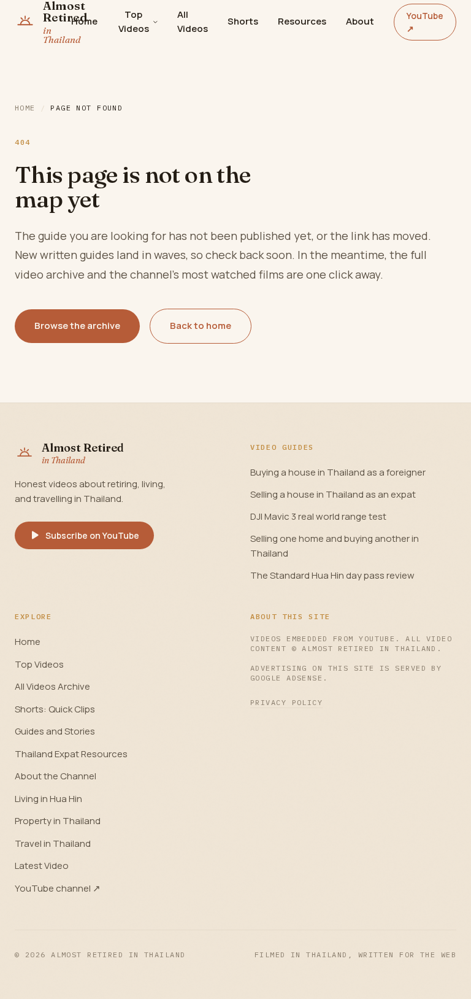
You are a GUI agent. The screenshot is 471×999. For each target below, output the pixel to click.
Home (84, 21)
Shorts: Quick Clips (55, 709)
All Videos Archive (52, 686)
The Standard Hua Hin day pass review (332, 575)
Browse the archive (77, 325)
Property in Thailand (58, 820)
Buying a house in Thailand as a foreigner (338, 472)
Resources (302, 21)
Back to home (200, 325)
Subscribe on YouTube (92, 535)
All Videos (192, 21)
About (360, 21)
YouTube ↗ (425, 22)
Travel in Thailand (53, 843)
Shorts (243, 21)
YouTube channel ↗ (58, 888)
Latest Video (42, 865)
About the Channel (55, 776)
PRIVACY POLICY (286, 702)
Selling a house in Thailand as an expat (333, 494)
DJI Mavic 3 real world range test (318, 516)
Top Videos (133, 21)
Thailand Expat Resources (71, 753)
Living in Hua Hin (48, 798)
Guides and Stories (55, 731)
